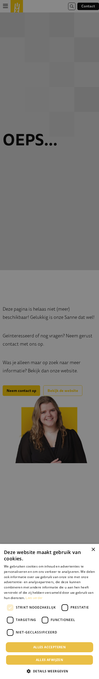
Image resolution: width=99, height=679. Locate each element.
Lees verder (34, 597)
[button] (49, 670)
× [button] (93, 550)
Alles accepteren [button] (49, 647)
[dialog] (49, 611)
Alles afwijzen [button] (49, 660)
